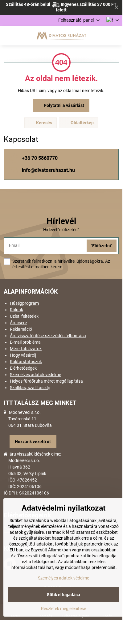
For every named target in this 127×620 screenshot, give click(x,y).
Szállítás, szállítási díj (30, 387)
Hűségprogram (24, 303)
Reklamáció (21, 329)
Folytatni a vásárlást (63, 105)
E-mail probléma (25, 342)
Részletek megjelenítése (63, 608)
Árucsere (18, 322)
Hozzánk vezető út (33, 441)
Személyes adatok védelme (35, 374)
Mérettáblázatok (26, 348)
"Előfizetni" (101, 245)
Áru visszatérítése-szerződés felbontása (48, 335)
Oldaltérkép (82, 122)
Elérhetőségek (23, 368)
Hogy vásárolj (23, 355)
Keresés (43, 122)
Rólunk (16, 309)
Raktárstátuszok (26, 361)
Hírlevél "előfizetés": (61, 229)
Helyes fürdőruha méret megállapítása (46, 381)
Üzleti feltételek (24, 316)
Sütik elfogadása (63, 594)
